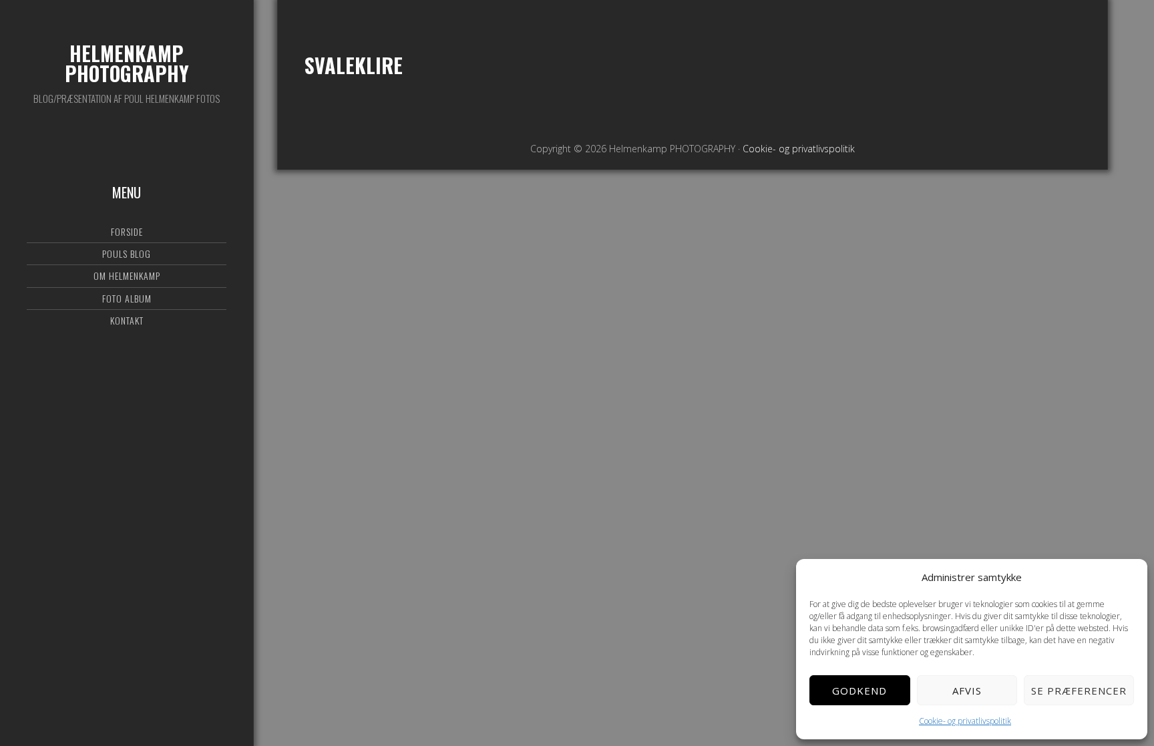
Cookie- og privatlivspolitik (965, 721)
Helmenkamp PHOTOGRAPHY (127, 63)
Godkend (859, 690)
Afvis (967, 690)
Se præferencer (1079, 690)
